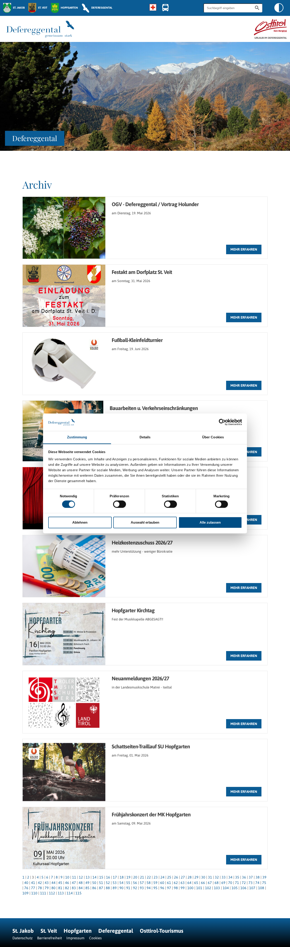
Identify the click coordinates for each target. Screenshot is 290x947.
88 (108, 888)
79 (47, 888)
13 (88, 877)
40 (26, 883)
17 (115, 877)
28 (190, 877)
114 (70, 893)
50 (94, 883)
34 (230, 877)
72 (244, 883)
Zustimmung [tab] (77, 437)
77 (33, 888)
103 (217, 888)
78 (40, 888)
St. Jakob (23, 931)
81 (60, 888)
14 (94, 877)
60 (162, 883)
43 (47, 883)
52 (108, 883)
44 (53, 883)
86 (94, 888)
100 (190, 888)
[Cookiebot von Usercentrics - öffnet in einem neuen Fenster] (222, 422)
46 (67, 883)
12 (81, 877)
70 (230, 883)
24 (162, 877)
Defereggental (116, 931)
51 (101, 883)
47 (74, 883)
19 (128, 877)
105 (235, 888)
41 (33, 883)
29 (196, 877)
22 (149, 877)
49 (87, 883)
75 (264, 883)
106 (243, 888)
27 (183, 877)
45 (60, 883)
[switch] (119, 504)
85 (87, 888)
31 (210, 877)
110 (34, 893)
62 (176, 883)
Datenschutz (22, 938)
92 (135, 888)
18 (122, 877)
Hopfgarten (78, 931)
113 (61, 893)
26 (176, 877)
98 (176, 888)
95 (155, 888)
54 (121, 883)
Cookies (95, 938)
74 (257, 883)
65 (196, 883)
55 (128, 883)
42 (40, 883)
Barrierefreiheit (49, 938)
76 (26, 888)
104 (226, 888)
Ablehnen (79, 522)
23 (156, 877)
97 (169, 888)
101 (199, 888)
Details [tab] (145, 437)
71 (237, 883)
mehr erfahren (243, 249)
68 (217, 883)
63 (183, 883)
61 (169, 883)
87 (101, 888)
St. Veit (49, 931)
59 (155, 883)
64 (189, 883)
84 (81, 888)
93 (142, 888)
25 (169, 877)
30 (203, 877)
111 (43, 893)
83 (74, 888)
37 (251, 877)
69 (223, 883)
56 (135, 883)
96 (162, 888)
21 (142, 877)
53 (115, 883)
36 (244, 877)
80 (53, 888)
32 (217, 877)
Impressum (75, 938)
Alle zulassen (210, 522)
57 (142, 883)
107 (252, 888)
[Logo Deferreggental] (40, 29)
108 (261, 888)
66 (203, 883)
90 (121, 888)
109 (25, 893)
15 (101, 877)
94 (149, 888)
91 (128, 888)
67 (210, 883)
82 (67, 888)
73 (251, 883)
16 (108, 877)
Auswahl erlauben (145, 522)
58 (149, 883)
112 (52, 893)
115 (78, 893)
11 (74, 877)
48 (81, 883)
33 (224, 877)
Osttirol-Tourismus (161, 931)
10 (67, 877)
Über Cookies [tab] (213, 437)
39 (264, 877)
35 (237, 877)
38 (258, 877)
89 (115, 888)
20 (135, 877)
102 (208, 888)
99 (183, 888)
